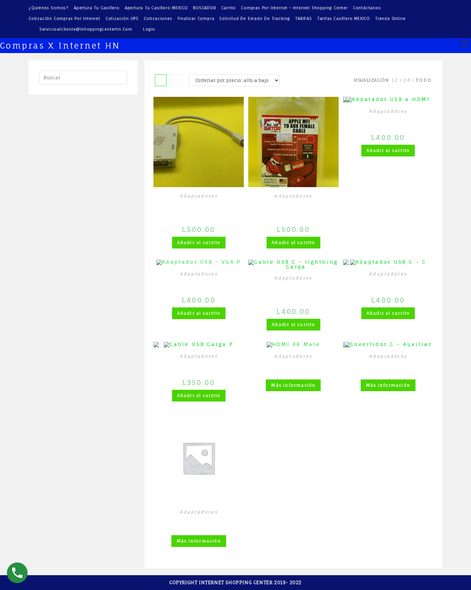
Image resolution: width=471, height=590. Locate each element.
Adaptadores (199, 196)
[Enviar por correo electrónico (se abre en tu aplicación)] (438, 19)
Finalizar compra (196, 18)
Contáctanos (367, 8)
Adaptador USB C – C (388, 282)
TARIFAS (303, 18)
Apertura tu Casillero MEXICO (156, 8)
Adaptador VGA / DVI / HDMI (198, 208)
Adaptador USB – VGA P (198, 282)
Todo (424, 80)
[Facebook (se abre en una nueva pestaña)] (420, 19)
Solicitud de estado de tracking (254, 18)
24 (407, 80)
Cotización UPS (122, 18)
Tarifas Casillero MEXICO (343, 18)
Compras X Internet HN (60, 45)
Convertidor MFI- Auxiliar (293, 208)
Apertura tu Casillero (97, 8)
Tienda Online (390, 18)
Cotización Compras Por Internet (64, 18)
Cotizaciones (158, 18)
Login (149, 29)
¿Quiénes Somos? (49, 8)
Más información (293, 385)
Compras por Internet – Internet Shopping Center (294, 8)
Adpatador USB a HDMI (388, 120)
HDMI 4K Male (293, 365)
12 (395, 80)
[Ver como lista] (176, 80)
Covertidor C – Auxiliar (388, 365)
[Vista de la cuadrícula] (161, 80)
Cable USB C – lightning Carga (293, 290)
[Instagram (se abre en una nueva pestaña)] (430, 19)
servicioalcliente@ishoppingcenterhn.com (85, 29)
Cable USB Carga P (199, 365)
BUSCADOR (204, 8)
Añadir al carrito (198, 242)
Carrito (228, 8)
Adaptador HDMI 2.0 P (199, 520)
